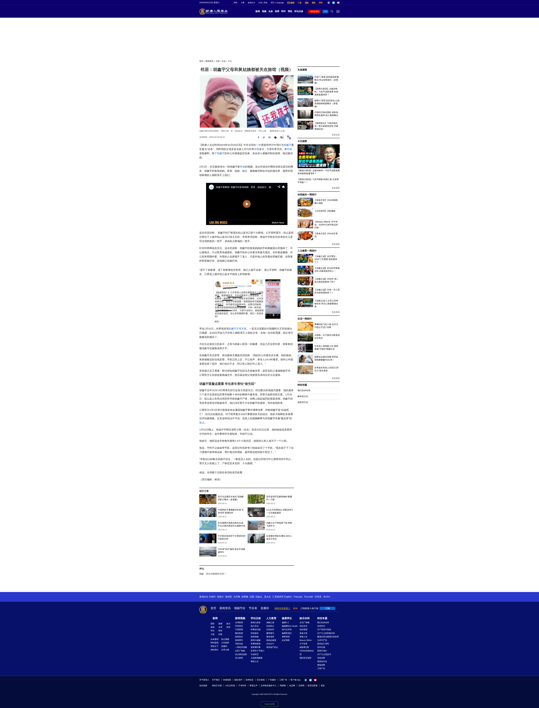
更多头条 (336, 134)
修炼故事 (321, 665)
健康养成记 (287, 633)
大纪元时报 (230, 685)
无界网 (301, 685)
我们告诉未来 (304, 390)
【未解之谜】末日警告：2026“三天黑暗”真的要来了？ (326, 259)
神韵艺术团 (217, 685)
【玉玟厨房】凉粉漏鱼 (324, 211)
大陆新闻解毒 (256, 658)
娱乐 (228, 623)
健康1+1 (285, 622)
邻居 (289, 149)
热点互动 (255, 626)
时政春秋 (255, 633)
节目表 (253, 608)
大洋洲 (236, 597)
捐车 (314, 3)
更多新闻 (336, 244)
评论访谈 (298, 11)
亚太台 (267, 597)
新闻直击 (239, 637)
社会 (224, 61)
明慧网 (283, 685)
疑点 (215, 384)
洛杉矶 (228, 597)
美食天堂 (303, 633)
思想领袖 (255, 637)
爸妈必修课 (271, 640)
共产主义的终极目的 (326, 633)
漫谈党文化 (303, 402)
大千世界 (303, 644)
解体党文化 (303, 396)
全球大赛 (225, 650)
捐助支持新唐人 (282, 608)
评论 (212, 630)
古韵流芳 (270, 629)
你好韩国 (303, 629)
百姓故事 (321, 658)
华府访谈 (239, 644)
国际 (212, 623)
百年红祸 (321, 647)
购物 (321, 3)
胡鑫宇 (287, 145)
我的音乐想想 (305, 658)
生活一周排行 (305, 318)
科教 (220, 634)
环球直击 (239, 626)
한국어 (326, 597)
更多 (323, 685)
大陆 (218, 61)
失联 (256, 149)
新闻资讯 (209, 61)
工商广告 (321, 668)
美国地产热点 (272, 647)
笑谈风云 (270, 626)
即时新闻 (214, 643)
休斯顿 (244, 597)
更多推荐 (336, 188)
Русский (308, 597)
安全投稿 (261, 680)
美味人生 (303, 637)
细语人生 (255, 661)
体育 (228, 627)
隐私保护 (238, 680)
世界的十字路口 (257, 651)
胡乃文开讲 (287, 629)
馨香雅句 (270, 633)
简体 (265, 3)
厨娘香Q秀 (304, 647)
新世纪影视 (313, 685)
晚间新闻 (239, 633)
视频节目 (239, 608)
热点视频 (225, 639)
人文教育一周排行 (307, 250)
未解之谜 (270, 622)
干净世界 (242, 685)
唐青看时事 (256, 647)
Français (298, 597)
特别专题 (302, 385)
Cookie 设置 (269, 704)
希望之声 (253, 685)
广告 (300, 3)
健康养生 (287, 618)
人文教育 (271, 618)
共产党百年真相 (324, 629)
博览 (290, 11)
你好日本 (303, 626)
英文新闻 (290, 3)
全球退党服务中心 (269, 685)
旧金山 (258, 597)
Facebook (328, 2)
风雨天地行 (322, 651)
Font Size (282, 137)
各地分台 (251, 3)
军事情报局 (256, 644)
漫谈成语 (270, 637)
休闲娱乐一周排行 (307, 194)
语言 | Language (277, 3)
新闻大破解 (256, 640)
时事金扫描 (256, 629)
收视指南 (227, 680)
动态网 (292, 685)
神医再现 (286, 637)
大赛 (242, 3)
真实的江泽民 (323, 644)
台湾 (220, 627)
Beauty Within (306, 640)
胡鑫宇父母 (235, 328)
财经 (220, 630)
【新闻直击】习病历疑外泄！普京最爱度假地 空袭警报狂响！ (326, 126)
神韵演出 (214, 650)
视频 (264, 11)
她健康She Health (290, 626)
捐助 (307, 3)
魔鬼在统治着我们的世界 (328, 637)
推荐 (277, 11)
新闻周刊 (239, 640)
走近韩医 (286, 640)
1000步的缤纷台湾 (307, 652)
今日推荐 (302, 141)
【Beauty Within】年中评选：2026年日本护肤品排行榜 (326, 225)
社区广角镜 (240, 651)
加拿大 (220, 597)
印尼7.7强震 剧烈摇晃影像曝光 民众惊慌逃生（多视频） (326, 80)
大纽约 (212, 597)
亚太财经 (239, 658)
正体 (260, 3)
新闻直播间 (315, 11)
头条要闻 (214, 639)
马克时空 (255, 654)
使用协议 (249, 680)
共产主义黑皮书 (324, 654)
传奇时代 (321, 626)
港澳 (220, 623)
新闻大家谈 (256, 622)
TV (326, 11)
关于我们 (216, 680)
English (288, 597)
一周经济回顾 (241, 647)
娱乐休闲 (305, 618)
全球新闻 (239, 622)
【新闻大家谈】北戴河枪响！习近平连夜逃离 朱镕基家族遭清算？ (326, 91)
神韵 (235, 3)
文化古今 (270, 644)
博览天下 (214, 646)
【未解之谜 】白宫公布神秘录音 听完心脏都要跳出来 (326, 303)
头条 (270, 11)
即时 (283, 11)
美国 (212, 627)
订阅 (327, 608)
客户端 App (296, 680)
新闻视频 (240, 618)
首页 (201, 61)
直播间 (265, 608)
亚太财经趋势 (241, 654)
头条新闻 (302, 69)
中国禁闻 (239, 629)
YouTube (338, 2)
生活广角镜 (304, 622)
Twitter (333, 2)
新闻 (257, 11)
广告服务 (272, 680)
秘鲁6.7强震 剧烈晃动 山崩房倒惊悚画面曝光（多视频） (326, 103)
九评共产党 (322, 640)
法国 (252, 597)
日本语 (318, 597)
